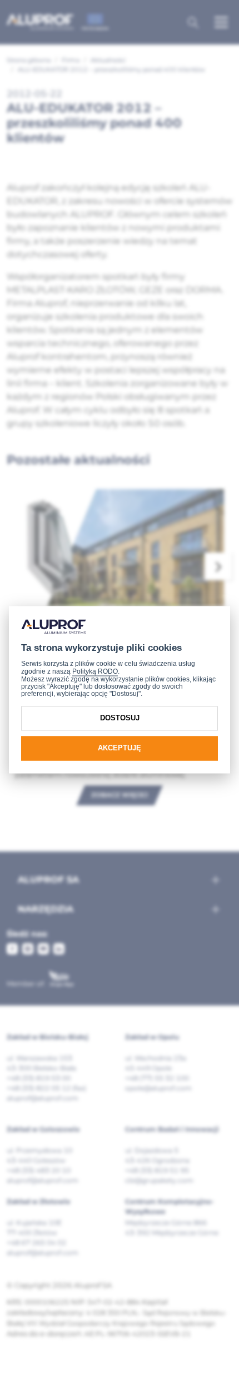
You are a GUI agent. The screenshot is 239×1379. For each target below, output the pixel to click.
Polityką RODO (95, 672)
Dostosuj (120, 718)
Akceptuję (119, 748)
